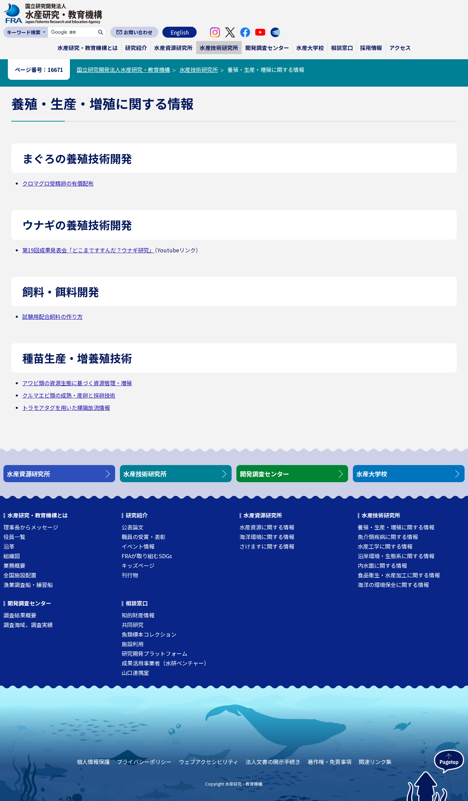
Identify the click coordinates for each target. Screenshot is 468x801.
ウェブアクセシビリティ (208, 762)
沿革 (8, 546)
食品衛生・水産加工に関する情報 (399, 575)
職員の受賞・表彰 (143, 537)
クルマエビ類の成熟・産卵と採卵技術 (68, 395)
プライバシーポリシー (144, 762)
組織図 (11, 556)
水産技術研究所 (219, 47)
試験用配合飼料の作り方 (52, 316)
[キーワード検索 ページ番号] (25, 32)
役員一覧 (14, 537)
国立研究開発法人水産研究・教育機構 (123, 69)
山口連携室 (135, 672)
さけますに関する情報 (266, 546)
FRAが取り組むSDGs (147, 556)
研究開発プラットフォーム (154, 653)
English (180, 32)
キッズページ (138, 565)
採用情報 (371, 47)
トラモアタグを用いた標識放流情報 (66, 407)
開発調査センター (267, 47)
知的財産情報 (138, 615)
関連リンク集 (375, 762)
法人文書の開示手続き (273, 762)
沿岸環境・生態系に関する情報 (396, 556)
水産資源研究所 (173, 47)
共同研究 (133, 625)
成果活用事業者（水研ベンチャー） (165, 663)
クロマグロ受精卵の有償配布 (58, 183)
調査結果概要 (19, 615)
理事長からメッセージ (30, 527)
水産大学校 (310, 47)
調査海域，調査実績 (28, 625)
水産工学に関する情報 (385, 546)
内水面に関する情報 (382, 565)
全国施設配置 (19, 575)
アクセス (400, 47)
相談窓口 (342, 47)
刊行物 (130, 575)
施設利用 (133, 644)
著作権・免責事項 (330, 762)
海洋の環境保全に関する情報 (393, 584)
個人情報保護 (93, 762)
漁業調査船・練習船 (28, 584)
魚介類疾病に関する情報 (388, 537)
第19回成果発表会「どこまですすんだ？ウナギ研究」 (88, 250)
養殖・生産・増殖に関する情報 (396, 527)
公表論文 (133, 527)
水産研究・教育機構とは (88, 47)
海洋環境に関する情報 (266, 537)
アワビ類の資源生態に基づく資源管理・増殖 (77, 383)
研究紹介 (136, 47)
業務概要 (14, 565)
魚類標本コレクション (149, 634)
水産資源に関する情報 (266, 527)
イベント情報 (138, 546)
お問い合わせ (138, 32)
